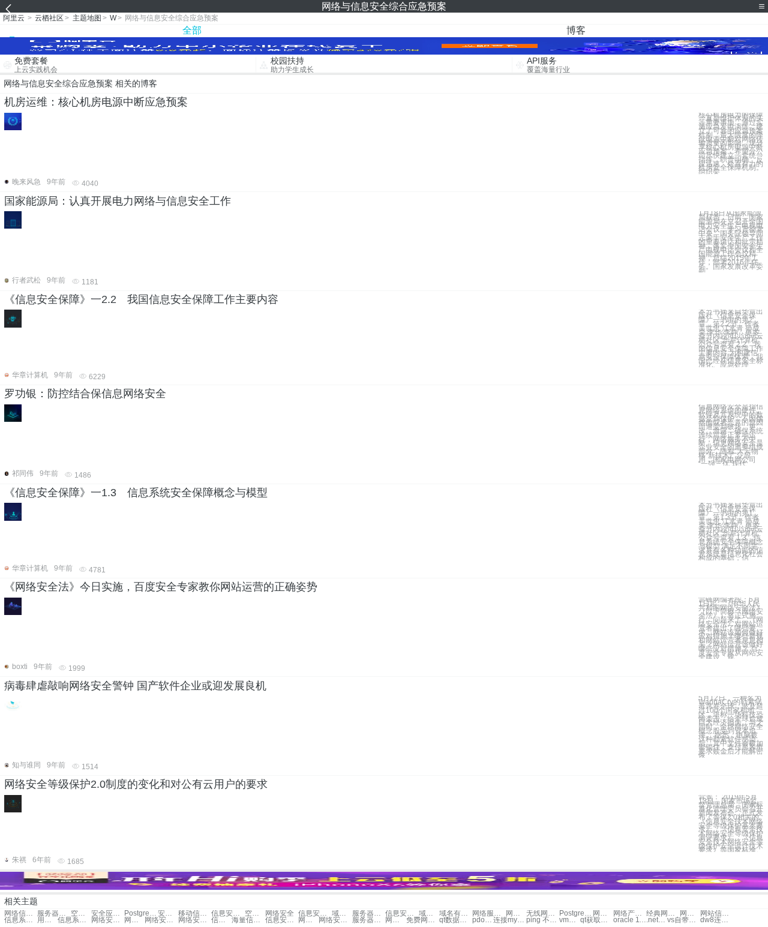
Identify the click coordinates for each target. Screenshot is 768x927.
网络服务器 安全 (134, 920)
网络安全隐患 (516, 913)
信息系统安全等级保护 (74, 920)
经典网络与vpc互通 (662, 913)
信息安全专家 (227, 913)
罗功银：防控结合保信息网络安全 (85, 394)
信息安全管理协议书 (281, 920)
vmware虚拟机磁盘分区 (569, 920)
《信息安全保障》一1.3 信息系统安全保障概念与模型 (136, 493)
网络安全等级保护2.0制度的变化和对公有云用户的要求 (136, 784)
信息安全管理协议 (401, 913)
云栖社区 (49, 18)
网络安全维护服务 (335, 920)
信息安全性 (314, 913)
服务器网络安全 (368, 920)
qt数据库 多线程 (455, 920)
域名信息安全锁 (342, 913)
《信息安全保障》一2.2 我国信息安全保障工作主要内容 (141, 299)
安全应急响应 (107, 913)
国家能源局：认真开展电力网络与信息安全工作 (117, 201)
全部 (192, 30)
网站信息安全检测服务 (716, 913)
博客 (576, 30)
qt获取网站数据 (596, 920)
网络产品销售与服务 (629, 913)
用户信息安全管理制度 (47, 920)
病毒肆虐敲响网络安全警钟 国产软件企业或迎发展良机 (135, 686)
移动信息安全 (194, 913)
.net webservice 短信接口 (656, 920)
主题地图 (87, 18)
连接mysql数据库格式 (509, 920)
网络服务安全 (488, 913)
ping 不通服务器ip (542, 920)
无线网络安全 (542, 913)
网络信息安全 (20, 913)
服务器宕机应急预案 (53, 913)
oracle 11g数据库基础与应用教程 (629, 920)
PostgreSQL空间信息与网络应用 (140, 913)
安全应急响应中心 (168, 913)
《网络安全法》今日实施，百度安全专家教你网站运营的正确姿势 (160, 587)
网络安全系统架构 (107, 920)
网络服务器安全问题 (395, 920)
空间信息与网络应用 (81, 913)
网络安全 (279, 913)
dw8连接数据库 (716, 920)
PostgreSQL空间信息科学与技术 (575, 913)
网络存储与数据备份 (603, 913)
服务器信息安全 (368, 913)
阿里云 (14, 18)
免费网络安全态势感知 (422, 920)
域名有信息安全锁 (429, 913)
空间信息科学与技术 (255, 913)
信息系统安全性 (221, 920)
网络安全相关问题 (161, 920)
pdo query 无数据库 (482, 920)
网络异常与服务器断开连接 (308, 920)
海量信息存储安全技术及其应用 (248, 920)
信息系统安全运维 (20, 920)
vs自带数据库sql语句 (683, 920)
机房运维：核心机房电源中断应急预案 (96, 102)
